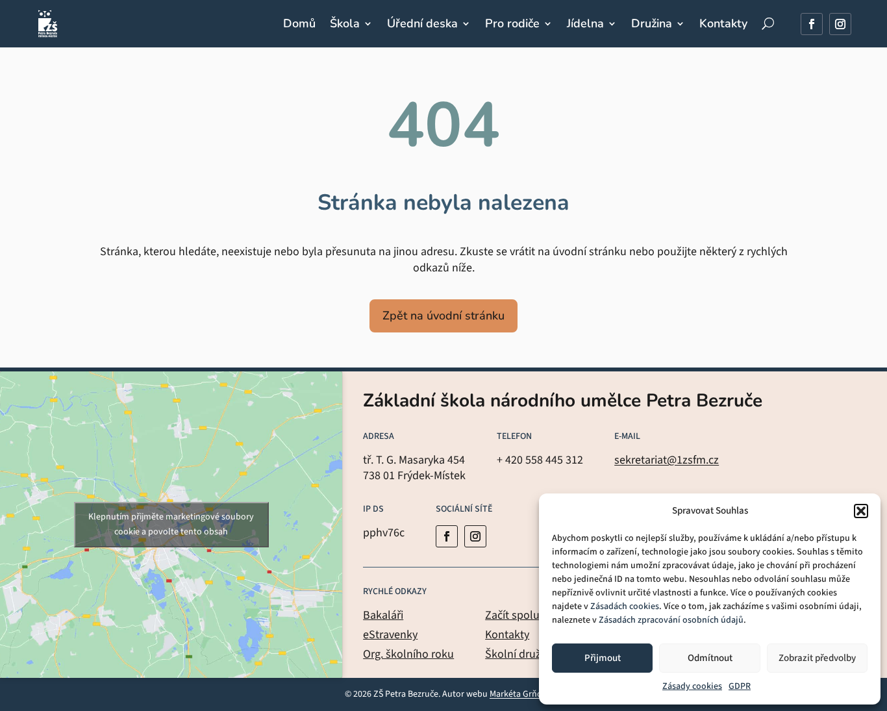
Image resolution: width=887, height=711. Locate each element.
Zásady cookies (692, 686)
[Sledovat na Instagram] (840, 24)
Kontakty (723, 23)
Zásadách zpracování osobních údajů (671, 620)
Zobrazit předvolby (817, 658)
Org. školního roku (408, 654)
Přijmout (602, 658)
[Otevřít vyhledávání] (768, 23)
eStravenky (390, 635)
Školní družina (520, 654)
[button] (861, 511)
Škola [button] (345, 23)
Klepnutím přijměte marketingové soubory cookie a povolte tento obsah (171, 524)
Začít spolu (512, 615)
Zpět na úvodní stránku (443, 315)
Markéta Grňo (516, 694)
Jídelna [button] (585, 23)
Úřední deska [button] (422, 23)
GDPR (740, 686)
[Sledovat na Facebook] (812, 24)
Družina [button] (651, 23)
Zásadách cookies (624, 606)
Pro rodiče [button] (512, 23)
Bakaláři (383, 615)
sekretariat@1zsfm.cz (666, 460)
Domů (299, 23)
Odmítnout (710, 658)
